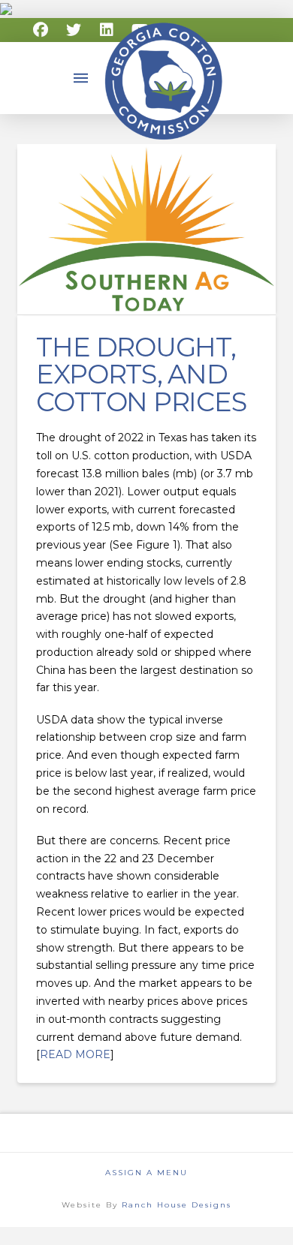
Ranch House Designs (176, 1205)
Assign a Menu (146, 1172)
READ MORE (75, 1054)
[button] (81, 78)
